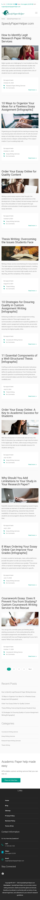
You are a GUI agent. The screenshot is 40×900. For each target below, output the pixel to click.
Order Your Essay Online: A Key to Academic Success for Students (20, 413)
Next (30, 669)
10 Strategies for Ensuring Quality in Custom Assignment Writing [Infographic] (18, 306)
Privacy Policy (10, 816)
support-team (9, 80)
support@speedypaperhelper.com (11, 6)
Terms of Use (9, 826)
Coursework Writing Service (14, 340)
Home (7, 800)
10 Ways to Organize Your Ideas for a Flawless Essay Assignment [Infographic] (18, 106)
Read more (31, 90)
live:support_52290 (26, 4)
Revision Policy (10, 821)
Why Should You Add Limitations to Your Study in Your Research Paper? (19, 481)
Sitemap (7, 810)
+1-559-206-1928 (10, 4)
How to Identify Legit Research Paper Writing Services (16, 38)
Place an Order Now (11, 780)
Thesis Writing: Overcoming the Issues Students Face (19, 240)
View (20, 54)
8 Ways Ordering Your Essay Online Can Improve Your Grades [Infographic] (19, 550)
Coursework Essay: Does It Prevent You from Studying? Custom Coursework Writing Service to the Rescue (19, 603)
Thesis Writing (10, 286)
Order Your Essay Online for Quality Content (19, 173)
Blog (6, 805)
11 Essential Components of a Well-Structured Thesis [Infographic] (19, 359)
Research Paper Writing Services (15, 85)
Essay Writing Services (12, 154)
